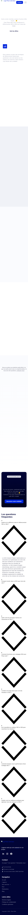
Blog (3, 891)
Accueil (4, 880)
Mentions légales (6, 900)
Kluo (3, 886)
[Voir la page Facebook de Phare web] (11, 854)
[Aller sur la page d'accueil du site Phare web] (9, 2)
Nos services (5, 884)
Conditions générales (7, 904)
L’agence (4, 882)
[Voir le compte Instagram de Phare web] (7, 854)
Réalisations (5, 889)
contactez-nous (20, 370)
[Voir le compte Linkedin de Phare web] (3, 854)
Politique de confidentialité (9, 902)
